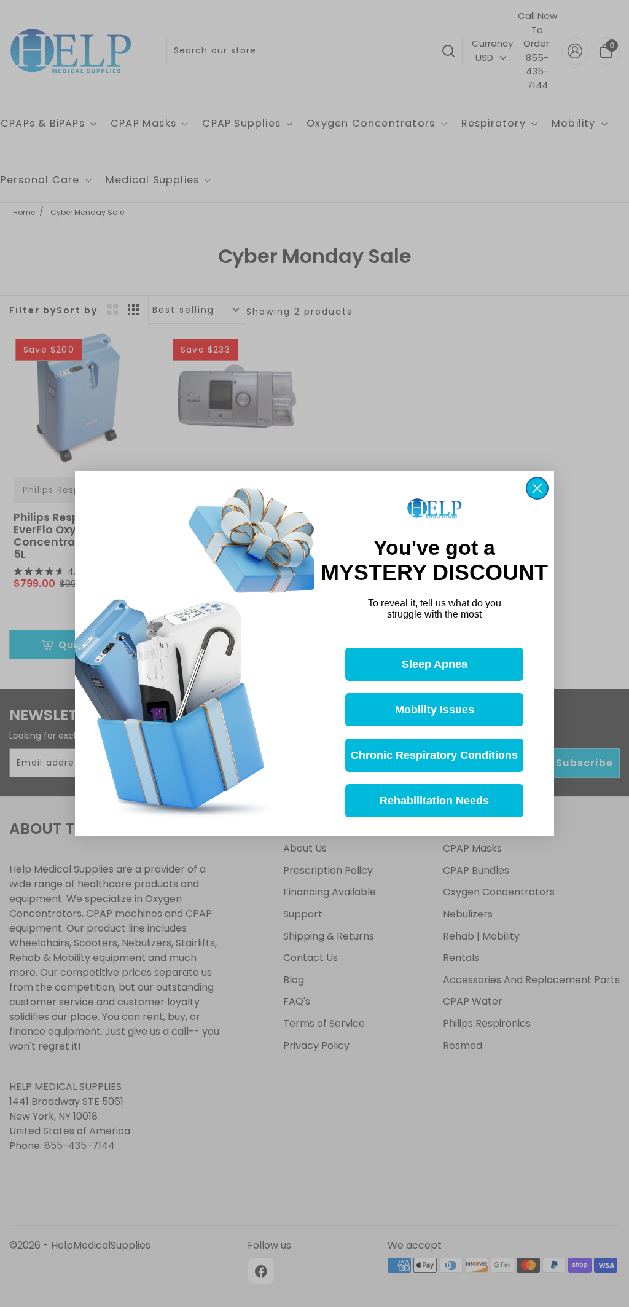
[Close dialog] (537, 488)
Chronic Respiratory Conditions (434, 755)
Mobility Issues (434, 710)
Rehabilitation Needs (434, 801)
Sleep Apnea (434, 664)
